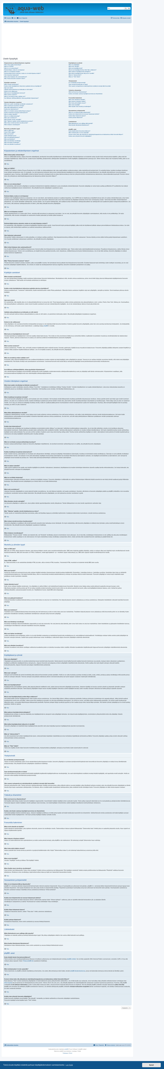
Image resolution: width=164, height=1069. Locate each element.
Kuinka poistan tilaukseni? (76, 117)
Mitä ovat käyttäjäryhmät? (76, 68)
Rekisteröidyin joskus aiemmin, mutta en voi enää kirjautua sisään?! (22, 73)
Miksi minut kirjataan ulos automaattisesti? (15, 76)
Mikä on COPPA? (9, 66)
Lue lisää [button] (69, 1065)
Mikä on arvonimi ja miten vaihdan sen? (14, 96)
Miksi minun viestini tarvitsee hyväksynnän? (16, 122)
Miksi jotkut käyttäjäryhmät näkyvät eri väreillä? (81, 73)
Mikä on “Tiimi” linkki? (74, 76)
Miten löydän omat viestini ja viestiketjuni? (80, 106)
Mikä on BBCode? (9, 130)
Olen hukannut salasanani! (11, 75)
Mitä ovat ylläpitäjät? (74, 64)
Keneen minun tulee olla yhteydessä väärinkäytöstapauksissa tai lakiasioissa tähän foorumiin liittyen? (96, 134)
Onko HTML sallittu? (9, 132)
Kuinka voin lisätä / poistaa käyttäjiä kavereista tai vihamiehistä (85, 93)
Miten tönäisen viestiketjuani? (12, 124)
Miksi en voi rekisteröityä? (11, 68)
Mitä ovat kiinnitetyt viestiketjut (12, 140)
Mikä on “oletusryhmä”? (75, 75)
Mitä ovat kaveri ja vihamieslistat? (78, 92)
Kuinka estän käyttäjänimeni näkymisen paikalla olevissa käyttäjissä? (23, 86)
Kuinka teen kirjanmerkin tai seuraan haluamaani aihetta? (84, 114)
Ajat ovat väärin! (8, 87)
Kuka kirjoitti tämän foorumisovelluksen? (79, 131)
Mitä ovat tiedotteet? (9, 139)
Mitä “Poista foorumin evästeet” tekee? (14, 78)
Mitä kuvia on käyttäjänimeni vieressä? (14, 93)
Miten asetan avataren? (10, 94)
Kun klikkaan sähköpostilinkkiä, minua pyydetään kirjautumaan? (21, 98)
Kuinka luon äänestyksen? (11, 109)
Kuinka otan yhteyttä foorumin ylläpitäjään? (80, 136)
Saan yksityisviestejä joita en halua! (78, 84)
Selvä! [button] (151, 1065)
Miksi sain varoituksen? (10, 117)
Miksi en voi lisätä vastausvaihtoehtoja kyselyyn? (17, 111)
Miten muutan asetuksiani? (11, 84)
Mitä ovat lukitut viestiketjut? (11, 142)
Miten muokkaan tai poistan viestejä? (14, 105)
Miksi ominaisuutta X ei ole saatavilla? (79, 132)
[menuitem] (13, 18)
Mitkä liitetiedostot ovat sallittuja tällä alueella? (81, 123)
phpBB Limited (71, 959)
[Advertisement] (67, 40)
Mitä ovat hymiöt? (9, 134)
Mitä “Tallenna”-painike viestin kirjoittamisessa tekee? (18, 121)
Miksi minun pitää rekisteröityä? (12, 64)
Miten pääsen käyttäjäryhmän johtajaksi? (80, 71)
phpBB (46, 326)
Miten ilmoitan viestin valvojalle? (12, 119)
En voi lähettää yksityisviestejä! (77, 82)
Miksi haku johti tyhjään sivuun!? (77, 103)
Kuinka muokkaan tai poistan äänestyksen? (16, 112)
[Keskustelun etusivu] (24, 9)
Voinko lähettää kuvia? (10, 135)
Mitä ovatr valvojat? (74, 66)
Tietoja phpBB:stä (28, 961)
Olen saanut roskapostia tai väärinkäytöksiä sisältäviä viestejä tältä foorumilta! (90, 86)
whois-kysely (8, 983)
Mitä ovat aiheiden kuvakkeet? (12, 144)
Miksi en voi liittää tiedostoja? (12, 116)
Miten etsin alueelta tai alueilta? (77, 99)
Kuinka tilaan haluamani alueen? (77, 115)
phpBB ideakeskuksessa (77, 971)
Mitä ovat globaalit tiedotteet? (12, 137)
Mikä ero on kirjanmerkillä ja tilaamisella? (79, 112)
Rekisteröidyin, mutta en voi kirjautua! (14, 70)
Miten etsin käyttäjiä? (74, 104)
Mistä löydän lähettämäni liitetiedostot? (79, 125)
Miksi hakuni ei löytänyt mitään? (77, 101)
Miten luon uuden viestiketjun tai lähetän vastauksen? (18, 104)
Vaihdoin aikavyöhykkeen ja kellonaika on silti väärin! (18, 89)
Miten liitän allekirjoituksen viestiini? (13, 107)
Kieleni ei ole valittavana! (10, 91)
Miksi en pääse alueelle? (10, 114)
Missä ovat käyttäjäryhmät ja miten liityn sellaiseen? (82, 70)
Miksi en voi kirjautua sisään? (12, 71)
